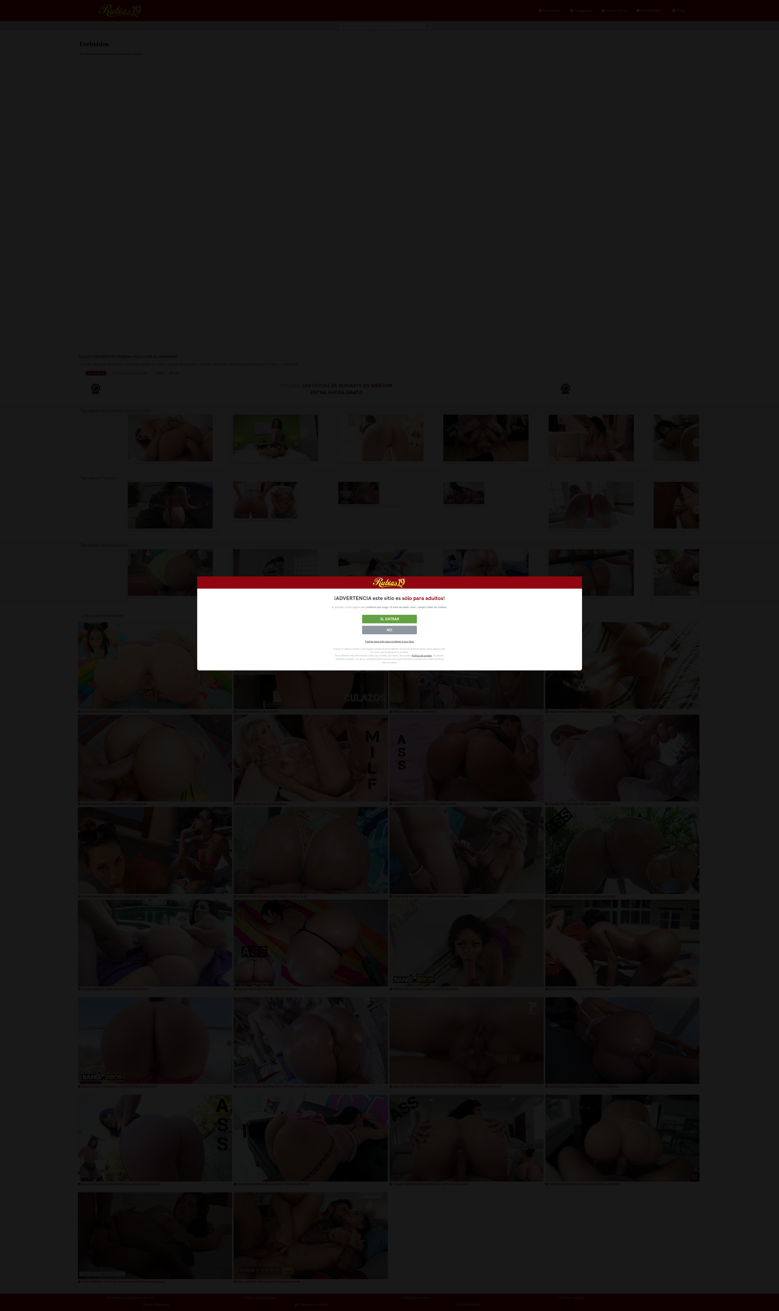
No (389, 630)
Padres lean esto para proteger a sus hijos (389, 641)
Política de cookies (422, 655)
